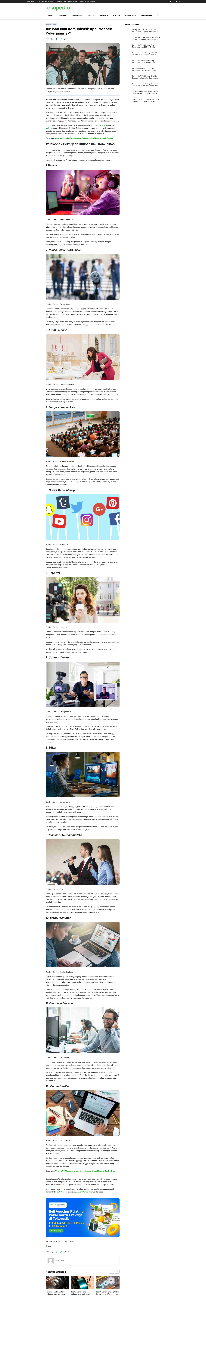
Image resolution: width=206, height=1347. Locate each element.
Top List (116, 15)
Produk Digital (49, 1)
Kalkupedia (146, 15)
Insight (103, 15)
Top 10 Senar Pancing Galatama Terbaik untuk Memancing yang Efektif (81, 1293)
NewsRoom (130, 15)
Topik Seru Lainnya (51, 24)
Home (50, 15)
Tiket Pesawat (68, 1)
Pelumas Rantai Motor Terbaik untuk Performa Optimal (55, 1293)
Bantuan (92, 1)
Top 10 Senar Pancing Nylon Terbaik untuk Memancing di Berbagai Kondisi (107, 1293)
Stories (90, 15)
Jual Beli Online (30, 1)
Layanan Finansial (84, 1)
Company (62, 15)
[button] (52, 39)
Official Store (40, 1)
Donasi (75, 1)
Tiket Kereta (58, 1)
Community (76, 15)
